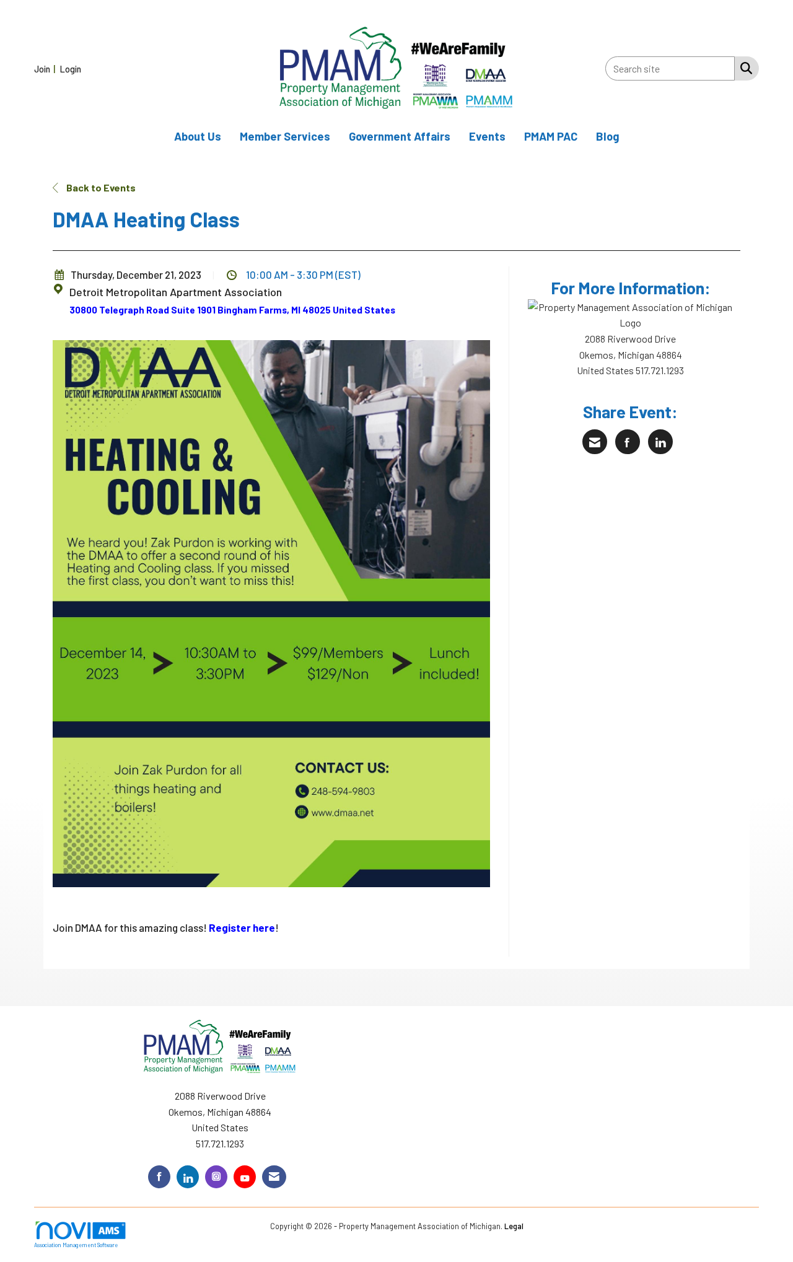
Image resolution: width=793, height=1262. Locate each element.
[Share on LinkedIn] (660, 441)
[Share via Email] (594, 441)
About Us (197, 136)
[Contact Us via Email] (274, 1176)
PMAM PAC (550, 136)
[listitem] (46, 68)
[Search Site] (744, 67)
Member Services (285, 136)
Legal (514, 1226)
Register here (242, 927)
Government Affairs (399, 136)
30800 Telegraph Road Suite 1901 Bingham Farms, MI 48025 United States (232, 309)
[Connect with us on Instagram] (216, 1176)
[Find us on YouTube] (245, 1176)
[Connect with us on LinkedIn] (188, 1176)
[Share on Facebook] (627, 441)
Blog (608, 136)
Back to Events (100, 187)
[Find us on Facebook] (159, 1176)
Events (487, 136)
